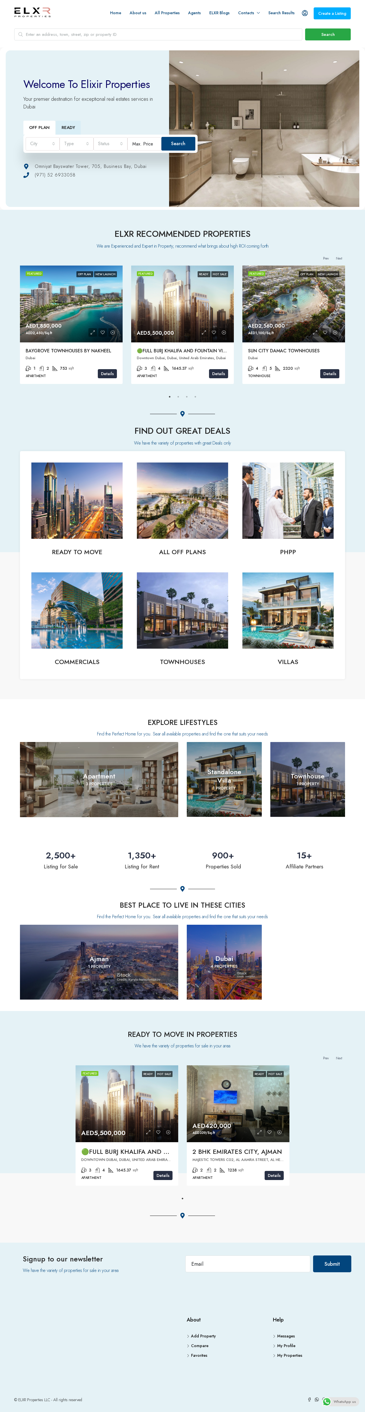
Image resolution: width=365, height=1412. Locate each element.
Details (107, 374)
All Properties (167, 13)
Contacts (246, 13)
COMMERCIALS (77, 661)
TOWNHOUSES (182, 661)
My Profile (286, 1346)
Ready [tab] (68, 127)
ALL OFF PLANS (182, 551)
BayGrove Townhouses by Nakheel (68, 351)
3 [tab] (187, 397)
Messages (286, 1336)
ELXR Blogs (219, 13)
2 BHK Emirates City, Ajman (237, 1151)
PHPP (288, 551)
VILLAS (288, 661)
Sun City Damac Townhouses (284, 351)
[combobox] (43, 144)
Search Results (281, 13)
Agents (194, 13)
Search (328, 34)
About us (138, 13)
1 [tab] (170, 397)
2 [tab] (178, 397)
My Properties (289, 1355)
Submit (332, 1264)
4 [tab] (195, 397)
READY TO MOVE (77, 551)
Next (339, 258)
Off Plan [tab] (39, 127)
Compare (199, 1346)
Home (115, 13)
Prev (326, 258)
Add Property (203, 1336)
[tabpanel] (71, 325)
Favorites (199, 1355)
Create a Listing (332, 13)
